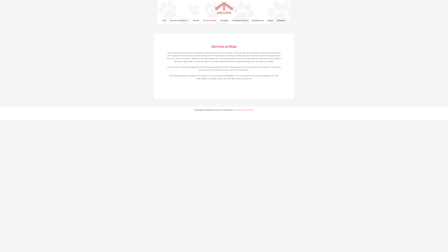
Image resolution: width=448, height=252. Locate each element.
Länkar (270, 20)
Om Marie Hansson (240, 20)
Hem (165, 20)
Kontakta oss (258, 20)
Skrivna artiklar (210, 20)
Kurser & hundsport (178, 20)
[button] (179, 20)
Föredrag (224, 20)
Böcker (196, 20)
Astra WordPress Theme (243, 110)
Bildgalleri (281, 20)
